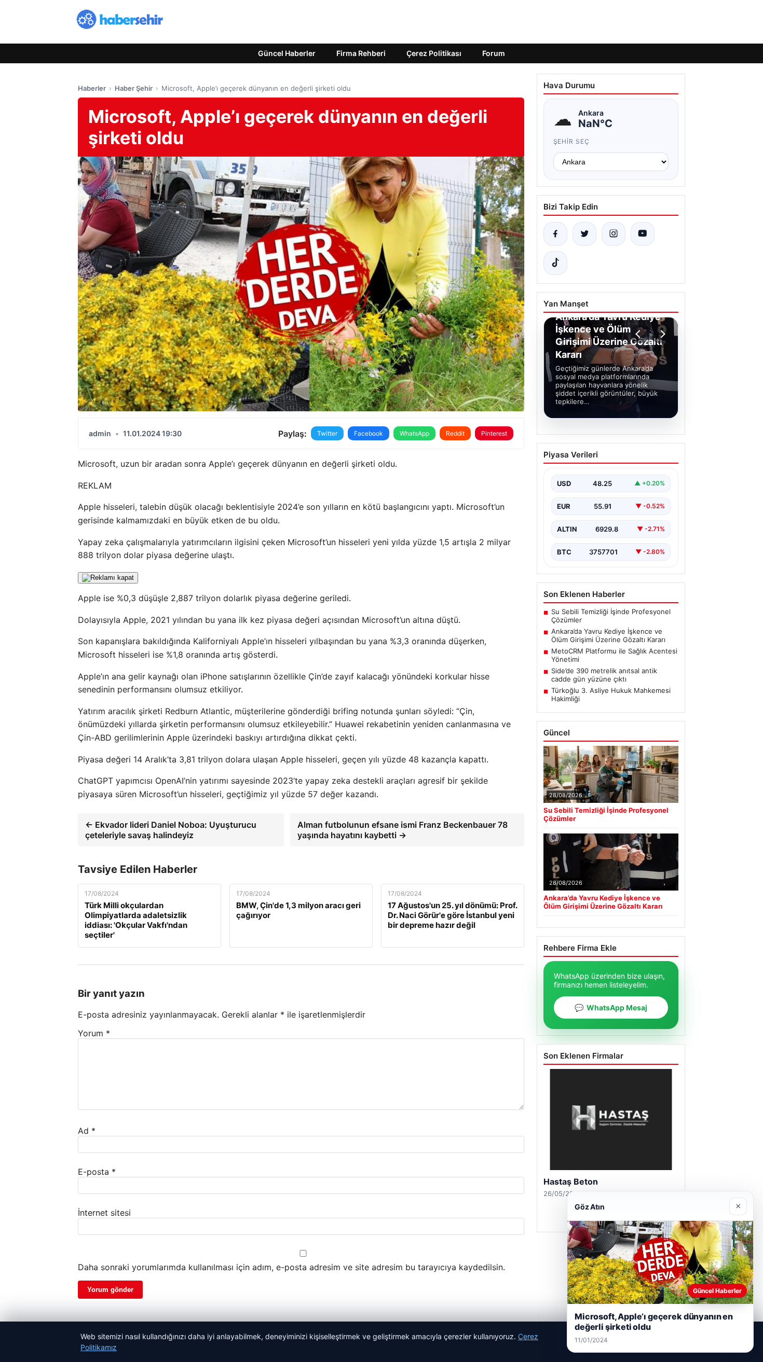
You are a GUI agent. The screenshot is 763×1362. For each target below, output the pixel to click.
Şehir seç (571, 141)
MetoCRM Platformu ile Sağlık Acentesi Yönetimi (614, 655)
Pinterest (494, 433)
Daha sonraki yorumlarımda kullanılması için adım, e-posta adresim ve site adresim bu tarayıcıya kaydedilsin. (291, 1267)
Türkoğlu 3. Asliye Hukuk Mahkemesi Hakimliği (611, 694)
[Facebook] (555, 234)
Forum (493, 53)
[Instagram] (613, 234)
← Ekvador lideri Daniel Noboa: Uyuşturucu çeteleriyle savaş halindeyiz (170, 829)
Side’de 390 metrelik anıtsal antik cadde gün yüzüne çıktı (604, 674)
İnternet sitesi (104, 1212)
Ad (87, 1130)
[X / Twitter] (584, 234)
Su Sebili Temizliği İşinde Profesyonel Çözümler (611, 615)
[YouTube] (643, 234)
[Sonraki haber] (661, 334)
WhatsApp (414, 433)
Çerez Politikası (433, 53)
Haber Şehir (134, 88)
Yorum (94, 1033)
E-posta (97, 1171)
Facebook (368, 433)
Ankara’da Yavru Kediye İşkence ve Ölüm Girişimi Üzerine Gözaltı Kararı (608, 635)
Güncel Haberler (287, 53)
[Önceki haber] (639, 334)
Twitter (327, 433)
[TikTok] (555, 263)
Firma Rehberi (361, 53)
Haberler (92, 88)
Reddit (455, 433)
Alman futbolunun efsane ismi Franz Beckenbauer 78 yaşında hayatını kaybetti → (402, 829)
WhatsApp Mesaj (611, 1007)
